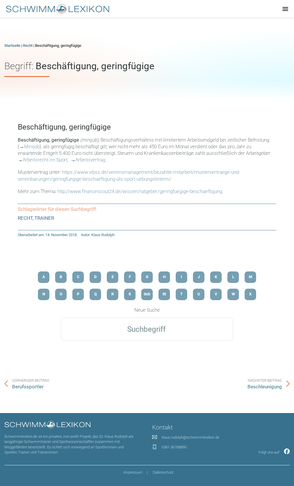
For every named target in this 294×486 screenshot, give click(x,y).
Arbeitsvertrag (90, 160)
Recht (27, 45)
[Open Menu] (285, 9)
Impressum (132, 472)
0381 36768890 (174, 447)
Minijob (32, 146)
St (164, 294)
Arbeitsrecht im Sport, (46, 160)
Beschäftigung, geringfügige (64, 127)
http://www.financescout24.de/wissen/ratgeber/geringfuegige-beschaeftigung (139, 191)
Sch (147, 294)
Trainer (44, 218)
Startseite (12, 45)
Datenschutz (163, 472)
